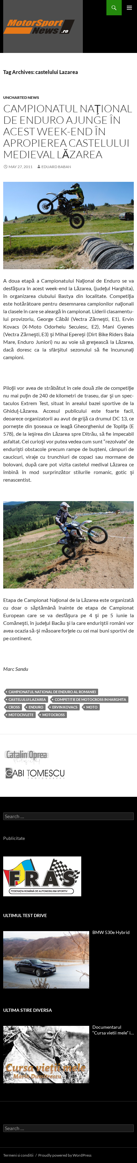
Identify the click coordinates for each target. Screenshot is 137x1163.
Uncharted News (21, 97)
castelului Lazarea (27, 699)
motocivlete (21, 715)
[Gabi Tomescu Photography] (35, 773)
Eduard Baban (56, 166)
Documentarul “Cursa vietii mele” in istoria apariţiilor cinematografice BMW (112, 1030)
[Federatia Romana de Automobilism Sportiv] (42, 875)
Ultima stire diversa (27, 1010)
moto (91, 707)
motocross (53, 715)
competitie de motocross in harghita (90, 699)
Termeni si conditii (18, 1155)
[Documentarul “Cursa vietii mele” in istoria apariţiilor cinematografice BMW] (46, 1054)
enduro (36, 707)
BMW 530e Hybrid (111, 932)
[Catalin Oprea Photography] (26, 757)
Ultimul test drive (25, 915)
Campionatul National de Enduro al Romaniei (52, 692)
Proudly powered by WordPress (64, 1155)
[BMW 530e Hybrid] (46, 960)
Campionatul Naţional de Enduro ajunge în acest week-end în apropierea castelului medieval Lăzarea (67, 131)
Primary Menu (129, 7)
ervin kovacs (64, 707)
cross (14, 707)
